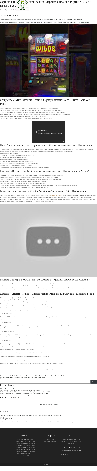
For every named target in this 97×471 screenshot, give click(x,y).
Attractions (61, 4)
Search (1, 379)
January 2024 (49, 415)
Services (48, 4)
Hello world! (55, 404)
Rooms (54, 4)
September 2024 (11, 415)
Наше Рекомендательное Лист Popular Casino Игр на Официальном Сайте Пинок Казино (60, 19)
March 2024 (43, 415)
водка (72, 422)
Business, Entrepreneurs (6, 422)
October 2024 (3, 415)
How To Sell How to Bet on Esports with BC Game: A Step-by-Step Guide (17, 395)
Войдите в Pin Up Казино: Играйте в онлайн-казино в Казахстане (16, 388)
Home (34, 4)
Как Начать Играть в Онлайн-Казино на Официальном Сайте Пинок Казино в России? (21, 21)
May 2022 (59, 415)
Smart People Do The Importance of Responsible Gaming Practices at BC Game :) (20, 390)
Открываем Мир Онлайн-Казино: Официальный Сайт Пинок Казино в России (19, 19)
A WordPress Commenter (45, 404)
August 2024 (18, 415)
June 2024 (27, 415)
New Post (41, 422)
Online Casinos (60, 422)
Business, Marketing (17, 422)
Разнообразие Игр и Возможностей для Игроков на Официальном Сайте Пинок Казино (21, 22)
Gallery (69, 4)
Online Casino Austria (52, 422)
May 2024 (32, 415)
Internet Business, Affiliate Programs (30, 422)
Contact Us (77, 4)
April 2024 (37, 415)
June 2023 (54, 415)
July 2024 (23, 415)
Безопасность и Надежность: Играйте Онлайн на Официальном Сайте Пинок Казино (64, 21)
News (45, 422)
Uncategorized (50, 369)
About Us (40, 4)
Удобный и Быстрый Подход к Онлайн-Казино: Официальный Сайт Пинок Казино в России (66, 22)
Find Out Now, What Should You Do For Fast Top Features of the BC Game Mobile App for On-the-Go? (24, 393)
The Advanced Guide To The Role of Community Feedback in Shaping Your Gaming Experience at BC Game (26, 391)
